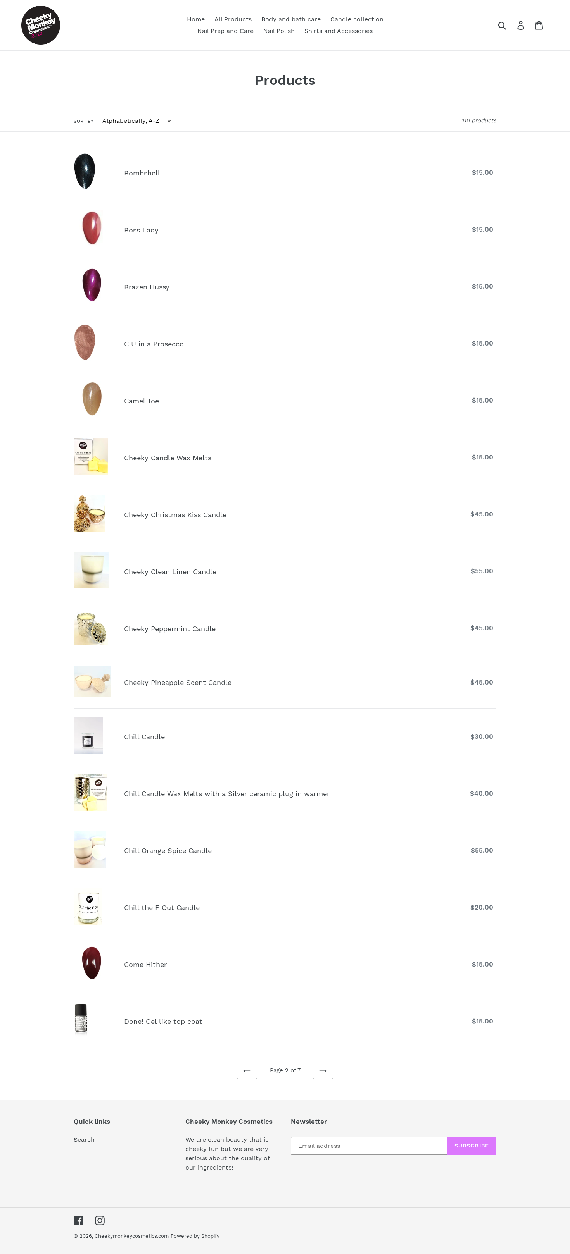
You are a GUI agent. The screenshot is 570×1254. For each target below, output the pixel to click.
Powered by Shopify (195, 1236)
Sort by (83, 121)
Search (84, 1139)
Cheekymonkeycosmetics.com (132, 1236)
